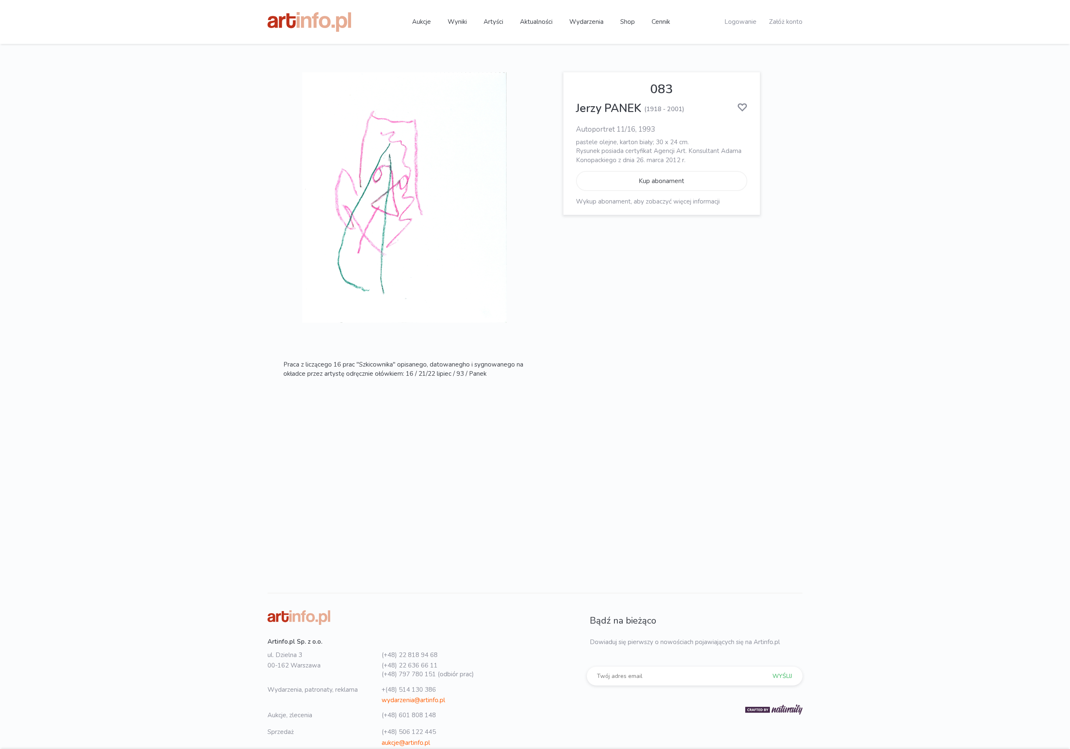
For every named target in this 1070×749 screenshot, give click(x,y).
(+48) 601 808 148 (409, 715)
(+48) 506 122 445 (409, 732)
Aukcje (421, 22)
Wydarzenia (586, 22)
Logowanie (740, 22)
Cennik (661, 22)
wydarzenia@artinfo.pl (413, 700)
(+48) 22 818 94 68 (410, 655)
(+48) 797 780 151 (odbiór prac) (428, 674)
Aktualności (536, 22)
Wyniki (457, 22)
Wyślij (782, 676)
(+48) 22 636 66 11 (410, 665)
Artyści (493, 22)
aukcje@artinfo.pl (406, 743)
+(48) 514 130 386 (409, 689)
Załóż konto (785, 22)
